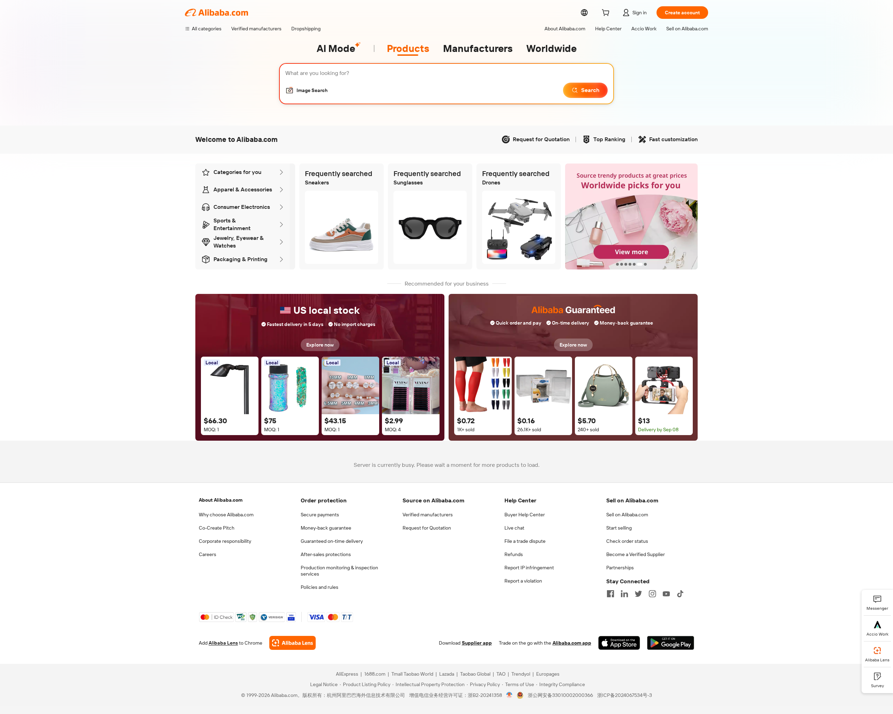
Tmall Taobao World (412, 674)
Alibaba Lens (223, 643)
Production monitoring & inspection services (339, 571)
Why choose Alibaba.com (226, 514)
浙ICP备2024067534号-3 (624, 695)
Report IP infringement (529, 567)
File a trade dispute (525, 541)
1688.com (374, 674)
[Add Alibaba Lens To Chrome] (292, 643)
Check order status (627, 541)
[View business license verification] (509, 695)
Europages (548, 674)
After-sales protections (326, 554)
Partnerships (620, 567)
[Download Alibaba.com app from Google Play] (670, 643)
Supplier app (477, 643)
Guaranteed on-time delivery (332, 541)
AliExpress (347, 674)
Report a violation (523, 581)
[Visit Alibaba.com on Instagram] (652, 594)
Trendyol (520, 674)
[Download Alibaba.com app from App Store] (619, 643)
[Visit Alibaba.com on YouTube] (666, 594)
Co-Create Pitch (216, 528)
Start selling (619, 528)
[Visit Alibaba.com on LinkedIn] (624, 594)
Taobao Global (475, 674)
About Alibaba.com (220, 500)
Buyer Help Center (524, 514)
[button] (306, 90)
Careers (207, 554)
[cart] (607, 13)
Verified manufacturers (428, 514)
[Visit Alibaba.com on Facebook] (610, 594)
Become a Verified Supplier (635, 554)
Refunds (513, 554)
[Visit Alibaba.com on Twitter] (638, 594)
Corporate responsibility (225, 541)
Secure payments (320, 514)
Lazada (446, 674)
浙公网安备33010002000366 (560, 695)
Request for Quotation (427, 528)
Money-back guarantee (326, 528)
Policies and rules (319, 587)
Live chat (514, 528)
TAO (500, 674)
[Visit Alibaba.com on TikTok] (680, 594)
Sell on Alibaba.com (627, 514)
